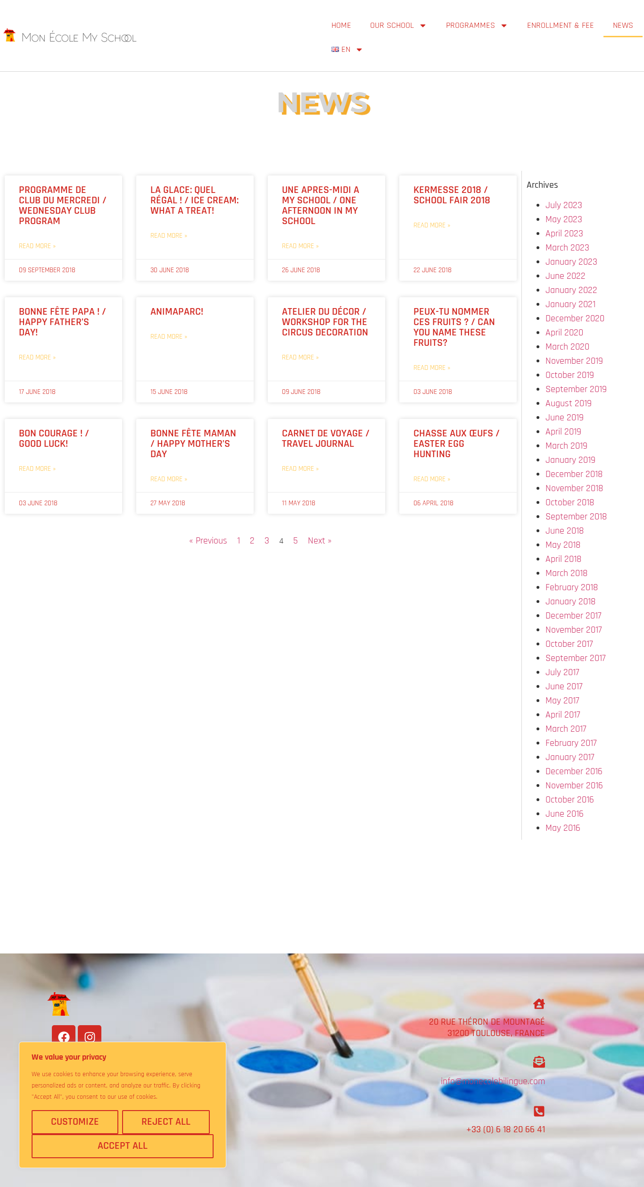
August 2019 (568, 403)
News (623, 25)
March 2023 (567, 248)
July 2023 (563, 205)
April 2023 (564, 233)
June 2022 (565, 276)
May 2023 (563, 219)
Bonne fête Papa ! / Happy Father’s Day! (62, 322)
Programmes (470, 25)
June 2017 (564, 686)
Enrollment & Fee (560, 25)
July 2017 (562, 672)
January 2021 (570, 304)
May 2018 (562, 545)
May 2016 (562, 828)
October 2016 (569, 800)
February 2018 (571, 587)
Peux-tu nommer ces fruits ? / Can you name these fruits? (454, 327)
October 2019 (569, 375)
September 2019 (576, 389)
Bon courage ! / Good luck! (54, 439)
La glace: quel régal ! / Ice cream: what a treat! (194, 200)
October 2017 (569, 644)
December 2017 (573, 616)
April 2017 (562, 715)
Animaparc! (176, 311)
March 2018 (566, 573)
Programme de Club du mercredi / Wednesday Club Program (63, 206)
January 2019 (570, 460)
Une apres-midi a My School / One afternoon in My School (320, 206)
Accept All (123, 1146)
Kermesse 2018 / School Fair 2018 (451, 195)
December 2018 (574, 474)
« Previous (208, 541)
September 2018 (576, 516)
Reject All (165, 1121)
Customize (75, 1121)
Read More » (37, 246)
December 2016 (574, 771)
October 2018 (569, 502)
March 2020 (567, 347)
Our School (392, 25)
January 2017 (569, 757)
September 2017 (575, 658)
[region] (122, 1105)
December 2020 (574, 318)
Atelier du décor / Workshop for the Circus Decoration (325, 322)
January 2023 (571, 262)
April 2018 (563, 559)
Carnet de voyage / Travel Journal (326, 439)
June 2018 (564, 531)
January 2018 (570, 601)
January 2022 (571, 290)
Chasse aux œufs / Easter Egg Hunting (456, 444)
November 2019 (574, 361)
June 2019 (564, 417)
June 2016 (564, 814)
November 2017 (573, 630)
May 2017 (562, 700)
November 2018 (574, 488)
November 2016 (574, 785)
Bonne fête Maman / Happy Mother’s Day (193, 444)
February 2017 (571, 743)
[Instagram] (89, 1037)
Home (341, 25)
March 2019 (566, 446)
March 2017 (565, 729)
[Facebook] (63, 1037)
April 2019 (563, 432)
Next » (320, 541)
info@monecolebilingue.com (493, 1081)
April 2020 (564, 332)
